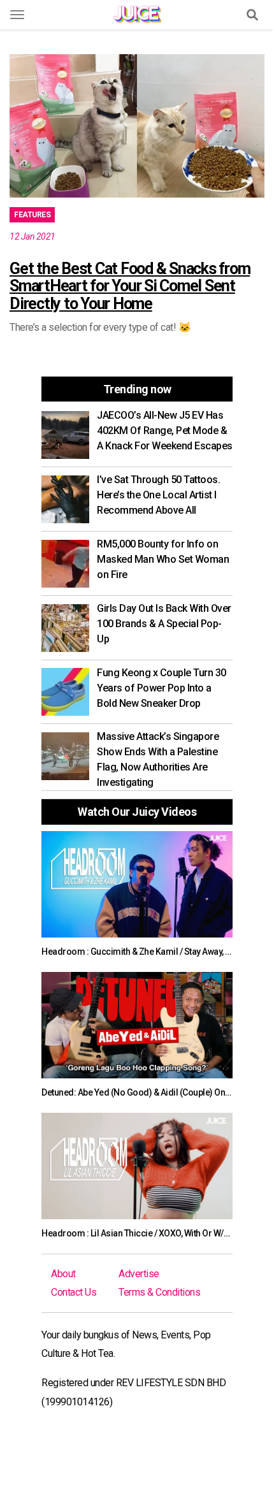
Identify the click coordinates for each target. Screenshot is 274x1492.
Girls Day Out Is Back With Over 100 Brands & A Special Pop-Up (164, 623)
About (63, 1274)
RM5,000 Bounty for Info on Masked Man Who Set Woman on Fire (163, 559)
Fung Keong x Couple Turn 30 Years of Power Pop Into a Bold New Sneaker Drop (161, 688)
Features (32, 214)
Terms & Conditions (159, 1292)
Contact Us (73, 1292)
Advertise (139, 1274)
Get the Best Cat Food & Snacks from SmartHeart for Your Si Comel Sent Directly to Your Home (130, 286)
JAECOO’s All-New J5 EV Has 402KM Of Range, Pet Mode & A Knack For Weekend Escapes (165, 430)
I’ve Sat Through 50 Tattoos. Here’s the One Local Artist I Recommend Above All (158, 495)
